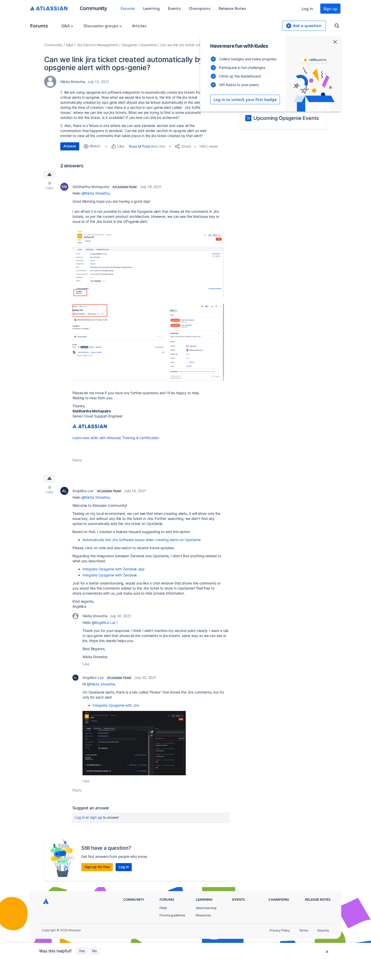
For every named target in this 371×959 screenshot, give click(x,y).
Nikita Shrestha (72, 81)
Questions (148, 45)
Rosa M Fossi (139, 146)
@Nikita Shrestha (96, 193)
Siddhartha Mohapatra (90, 186)
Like (86, 664)
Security (323, 930)
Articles (139, 25)
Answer (69, 146)
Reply (77, 460)
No (94, 951)
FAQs (163, 908)
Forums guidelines (172, 915)
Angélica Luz (83, 491)
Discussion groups (101, 25)
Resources (203, 915)
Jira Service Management (97, 45)
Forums (128, 8)
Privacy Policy (280, 930)
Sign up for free (97, 867)
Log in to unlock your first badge (245, 99)
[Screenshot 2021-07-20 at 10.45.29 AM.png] (148, 263)
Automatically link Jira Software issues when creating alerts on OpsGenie (142, 540)
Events (174, 8)
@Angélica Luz (104, 622)
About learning (206, 908)
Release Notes (232, 8)
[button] (134, 743)
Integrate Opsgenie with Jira (116, 705)
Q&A (66, 25)
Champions (199, 8)
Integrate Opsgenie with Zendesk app (114, 569)
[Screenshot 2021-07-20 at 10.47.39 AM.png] (148, 342)
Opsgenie (129, 45)
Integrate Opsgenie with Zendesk (110, 575)
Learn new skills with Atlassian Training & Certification (115, 438)
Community (93, 8)
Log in (307, 8)
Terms (303, 930)
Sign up (330, 8)
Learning (151, 8)
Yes (82, 951)
